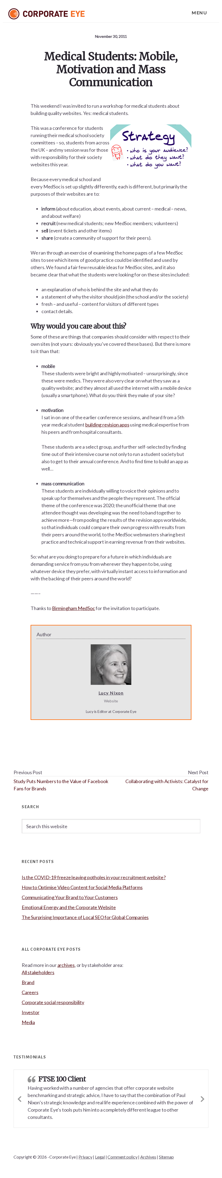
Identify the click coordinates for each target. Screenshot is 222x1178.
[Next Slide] (202, 1094)
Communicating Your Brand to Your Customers (70, 897)
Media (28, 1022)
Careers (30, 992)
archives (66, 965)
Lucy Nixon (111, 692)
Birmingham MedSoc (73, 608)
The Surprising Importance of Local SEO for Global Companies (85, 917)
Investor (30, 1012)
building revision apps (107, 425)
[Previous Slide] (19, 1094)
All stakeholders (38, 972)
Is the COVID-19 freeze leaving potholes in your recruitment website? (93, 877)
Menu (199, 12)
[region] (111, 1155)
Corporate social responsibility (53, 1002)
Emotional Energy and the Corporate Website (69, 907)
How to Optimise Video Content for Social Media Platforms (82, 887)
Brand (28, 982)
